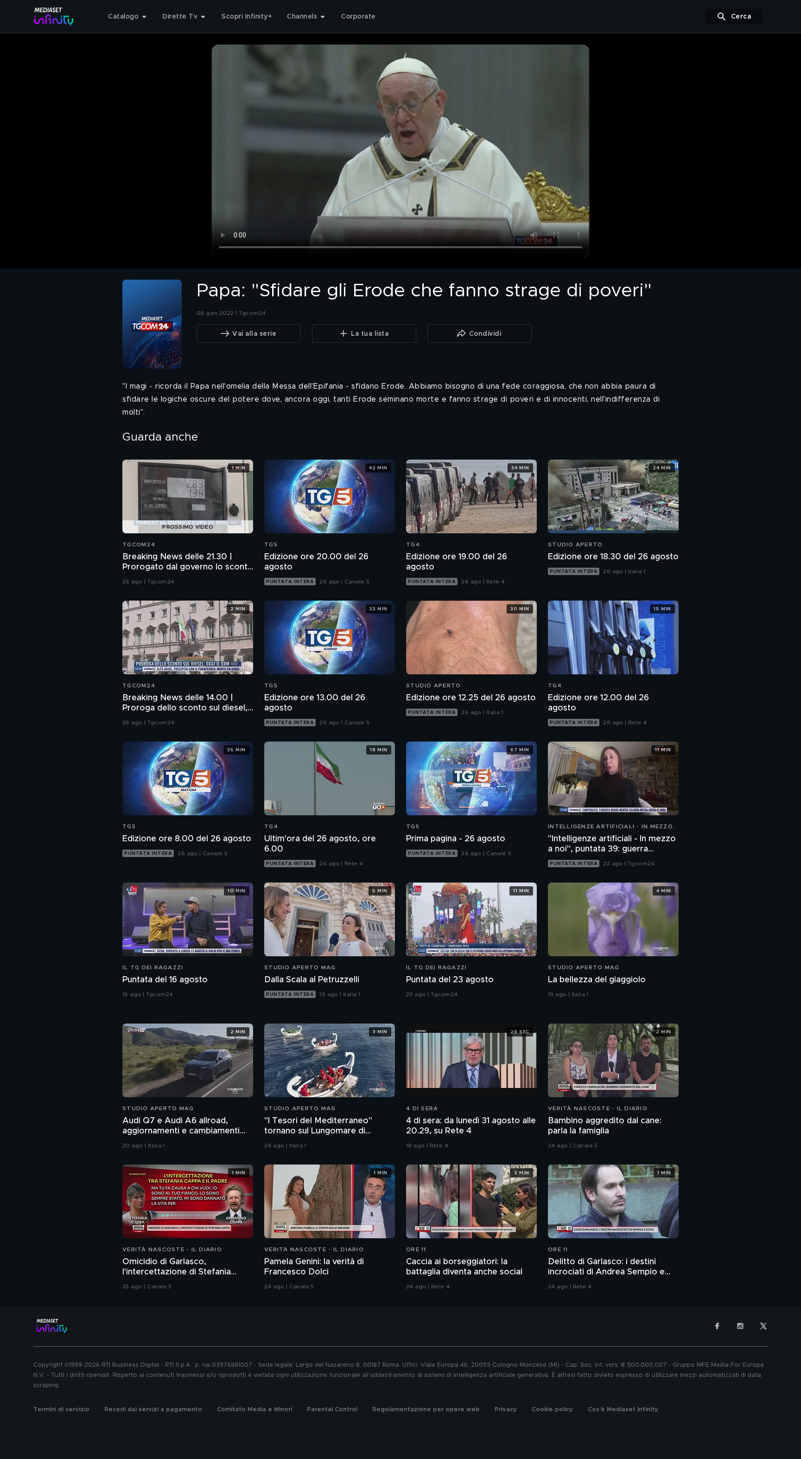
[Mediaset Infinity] (54, 16)
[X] (763, 1326)
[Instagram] (740, 1326)
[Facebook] (717, 1326)
